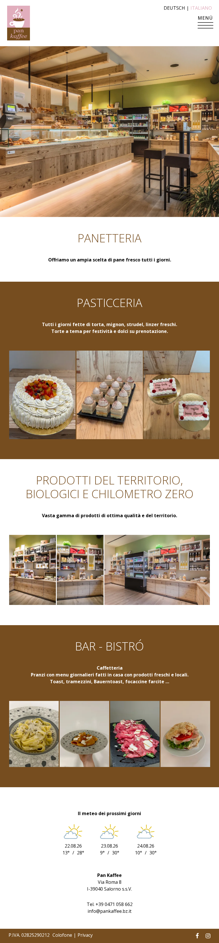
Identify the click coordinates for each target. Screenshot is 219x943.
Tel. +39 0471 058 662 (110, 904)
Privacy (85, 935)
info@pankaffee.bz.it (109, 911)
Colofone (62, 935)
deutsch (174, 8)
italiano (201, 8)
